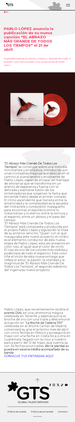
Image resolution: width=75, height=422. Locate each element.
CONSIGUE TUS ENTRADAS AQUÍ (28, 356)
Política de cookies (16, 411)
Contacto (63, 411)
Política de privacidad (42, 411)
